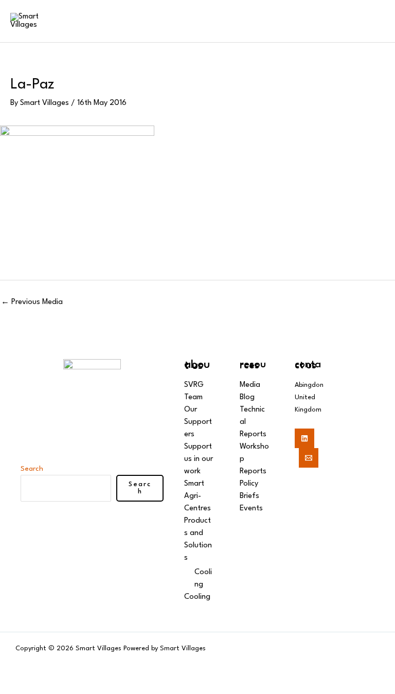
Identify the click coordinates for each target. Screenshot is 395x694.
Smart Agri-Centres (197, 496)
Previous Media (32, 302)
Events (251, 508)
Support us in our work (198, 459)
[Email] (308, 458)
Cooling (197, 597)
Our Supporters (198, 422)
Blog (247, 397)
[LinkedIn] (304, 438)
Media (250, 385)
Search (32, 468)
